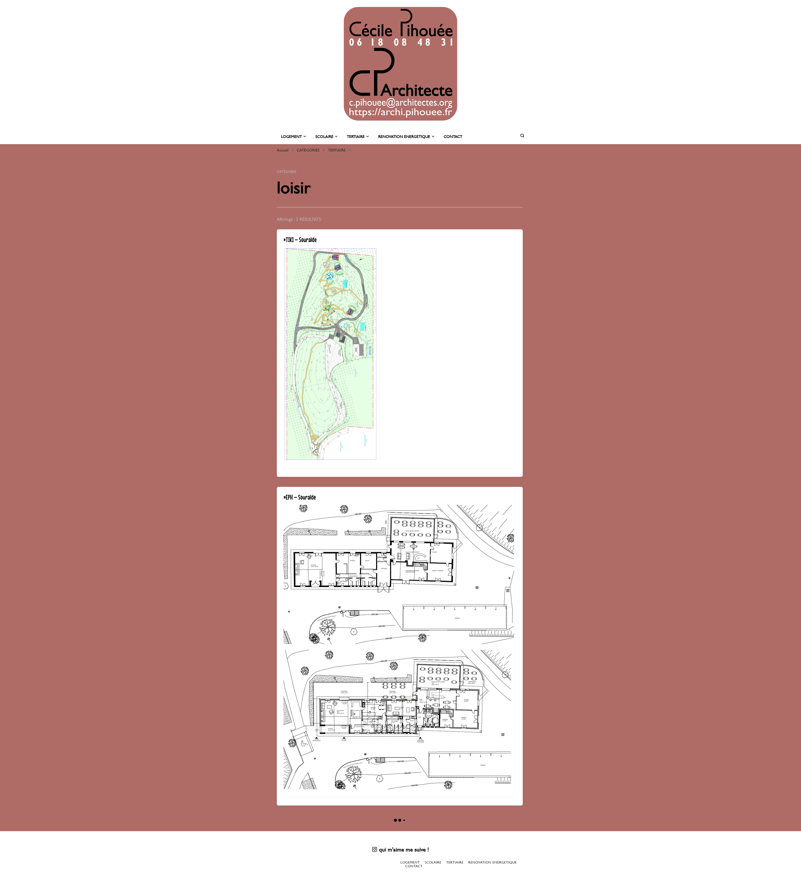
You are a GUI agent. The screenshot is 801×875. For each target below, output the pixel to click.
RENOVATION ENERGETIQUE (404, 136)
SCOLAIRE (324, 136)
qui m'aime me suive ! (404, 849)
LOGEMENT (291, 136)
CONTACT (453, 136)
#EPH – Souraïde (299, 497)
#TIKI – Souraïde (300, 240)
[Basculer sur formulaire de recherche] (522, 136)
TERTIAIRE (356, 136)
